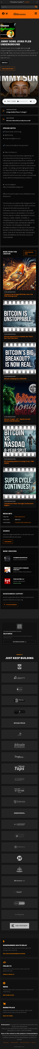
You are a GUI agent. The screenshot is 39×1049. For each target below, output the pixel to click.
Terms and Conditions (25, 1042)
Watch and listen (8, 995)
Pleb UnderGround (20, 517)
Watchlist (34, 1042)
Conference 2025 (14, 1042)
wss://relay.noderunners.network (14, 953)
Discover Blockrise (18, 641)
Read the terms (8, 1016)
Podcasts (17, 522)
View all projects (8, 974)
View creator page (8, 68)
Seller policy (6, 1042)
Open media (7, 541)
